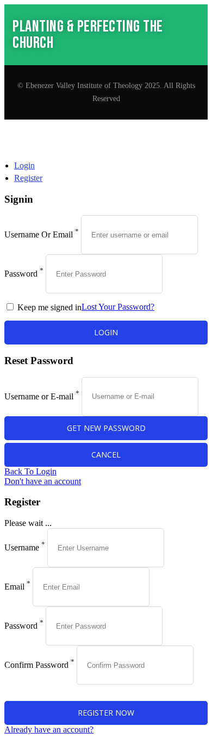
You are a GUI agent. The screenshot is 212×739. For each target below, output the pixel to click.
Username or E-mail (38, 395)
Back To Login (30, 471)
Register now (106, 712)
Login (24, 165)
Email (14, 586)
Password (21, 273)
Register (28, 178)
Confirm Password (36, 664)
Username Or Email (38, 234)
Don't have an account (42, 481)
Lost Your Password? (118, 306)
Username (21, 547)
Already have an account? (48, 729)
